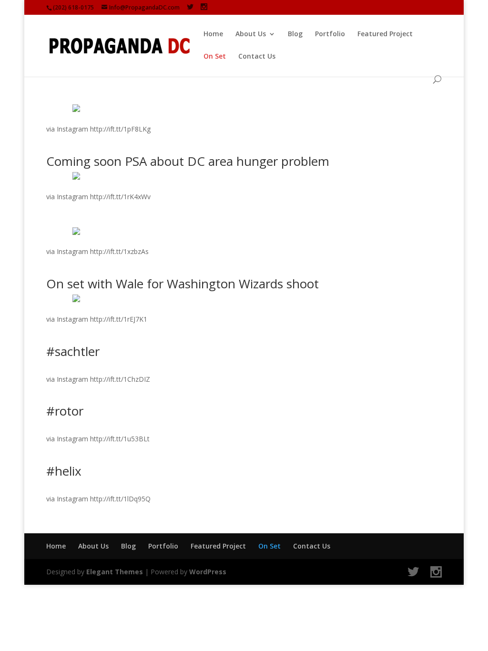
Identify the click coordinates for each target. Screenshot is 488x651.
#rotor (64, 410)
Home (213, 34)
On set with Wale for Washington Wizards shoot (182, 283)
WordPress (207, 571)
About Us (250, 34)
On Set (214, 57)
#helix (63, 470)
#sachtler (73, 351)
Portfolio (330, 34)
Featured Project (385, 34)
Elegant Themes (114, 571)
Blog (295, 34)
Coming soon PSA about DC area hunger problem (187, 161)
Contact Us (256, 57)
